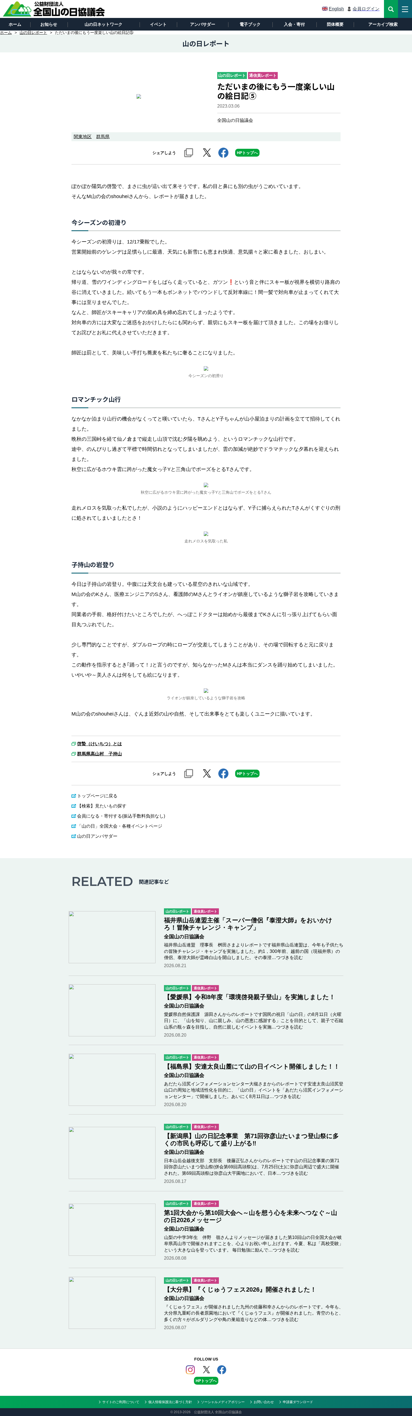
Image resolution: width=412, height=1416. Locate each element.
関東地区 (83, 136)
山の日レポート (33, 32)
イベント (158, 24)
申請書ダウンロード (298, 1402)
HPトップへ (247, 152)
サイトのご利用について (120, 1402)
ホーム (15, 24)
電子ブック (250, 24)
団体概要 (335, 24)
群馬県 (103, 136)
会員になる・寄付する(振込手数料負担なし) (121, 816)
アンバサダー (202, 24)
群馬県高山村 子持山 (99, 754)
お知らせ (48, 24)
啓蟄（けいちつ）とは (99, 744)
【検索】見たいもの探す (101, 806)
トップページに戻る (97, 795)
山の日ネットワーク (103, 24)
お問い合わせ (264, 1402)
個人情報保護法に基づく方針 (170, 1402)
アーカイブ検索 (383, 24)
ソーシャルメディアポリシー (223, 1402)
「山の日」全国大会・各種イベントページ (119, 826)
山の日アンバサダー (97, 836)
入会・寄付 (294, 24)
